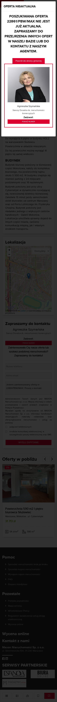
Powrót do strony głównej (28, 60)
